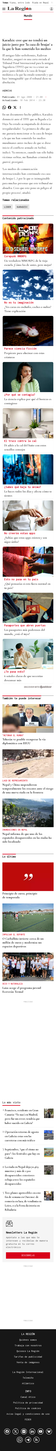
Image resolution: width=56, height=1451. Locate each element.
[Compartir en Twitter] (15, 107)
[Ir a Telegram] (28, 1440)
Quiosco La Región (28, 1351)
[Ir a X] (16, 1431)
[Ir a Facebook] (7, 1431)
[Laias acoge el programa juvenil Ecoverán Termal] (28, 967)
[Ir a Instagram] (24, 1431)
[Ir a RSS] (36, 1440)
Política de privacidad (28, 1402)
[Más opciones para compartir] (20, 107)
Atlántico (28, 1383)
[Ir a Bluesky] (49, 1431)
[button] (51, 9)
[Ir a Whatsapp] (20, 1440)
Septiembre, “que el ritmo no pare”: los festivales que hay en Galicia (22, 1154)
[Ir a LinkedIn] (32, 1431)
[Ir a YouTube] (41, 1431)
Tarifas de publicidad (28, 1356)
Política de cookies (28, 1408)
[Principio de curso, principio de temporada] (28, 876)
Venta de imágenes (28, 1362)
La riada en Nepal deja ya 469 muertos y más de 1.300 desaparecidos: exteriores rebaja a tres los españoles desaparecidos (22, 1175)
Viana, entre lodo (20, 2)
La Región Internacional (28, 1372)
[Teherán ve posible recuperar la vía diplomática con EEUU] (28, 718)
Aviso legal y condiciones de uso (28, 1413)
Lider (7, 207)
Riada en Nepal (40, 2)
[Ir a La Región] (19, 9)
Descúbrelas (28, 1255)
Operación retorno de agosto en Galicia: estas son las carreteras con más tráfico (22, 1136)
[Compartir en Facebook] (9, 107)
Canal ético (28, 1397)
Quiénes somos (28, 1339)
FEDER (28, 1419)
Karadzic (22, 207)
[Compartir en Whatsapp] (4, 107)
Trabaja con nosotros (28, 1345)
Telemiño (28, 1377)
